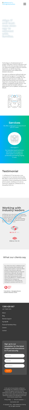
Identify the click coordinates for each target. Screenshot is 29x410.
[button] (1, 278)
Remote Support (7, 319)
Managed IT (14, 147)
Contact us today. (16, 405)
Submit (8, 370)
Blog (3, 316)
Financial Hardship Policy (9, 324)
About (4, 313)
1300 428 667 (8, 306)
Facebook (7, 335)
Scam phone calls (14, 402)
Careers (4, 327)
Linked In (3, 335)
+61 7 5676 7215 (6, 309)
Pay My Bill (5, 322)
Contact (4, 330)
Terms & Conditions (19, 399)
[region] (14, 145)
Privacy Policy (7, 399)
